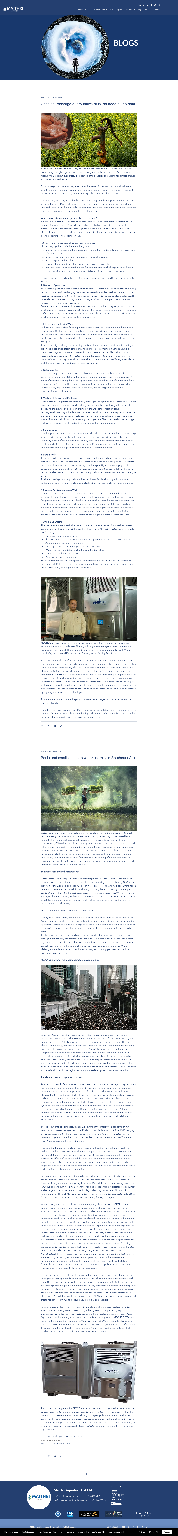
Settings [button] (141, 1532)
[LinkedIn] (147, 5)
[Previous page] (80, 1474)
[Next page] (97, 1474)
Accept (167, 1532)
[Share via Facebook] (42, 726)
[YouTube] (139, 5)
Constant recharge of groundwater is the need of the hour (88, 104)
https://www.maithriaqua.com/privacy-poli (107, 1532)
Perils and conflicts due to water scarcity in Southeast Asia (88, 758)
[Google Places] (159, 5)
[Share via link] (61, 726)
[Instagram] (155, 5)
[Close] (174, 1532)
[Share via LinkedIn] (55, 726)
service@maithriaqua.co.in (77, 1500)
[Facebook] (151, 5)
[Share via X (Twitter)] (48, 726)
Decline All (153, 1532)
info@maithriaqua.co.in (74, 1496)
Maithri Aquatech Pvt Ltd (73, 1490)
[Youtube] (123, 1527)
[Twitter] (143, 5)
